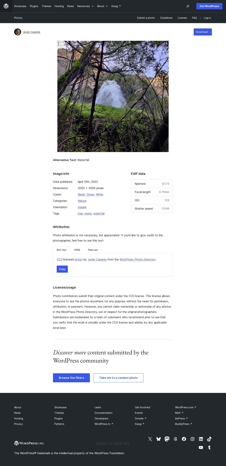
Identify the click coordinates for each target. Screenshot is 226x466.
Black (81, 194)
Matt (179, 412)
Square (82, 207)
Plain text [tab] (93, 250)
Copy (62, 269)
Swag (139, 423)
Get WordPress (209, 6)
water (88, 213)
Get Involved (142, 407)
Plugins (58, 418)
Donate (141, 418)
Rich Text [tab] (61, 250)
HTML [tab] (77, 250)
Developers (101, 418)
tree (80, 213)
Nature (82, 201)
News (17, 412)
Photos (18, 17)
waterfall (99, 213)
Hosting (18, 418)
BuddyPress (183, 423)
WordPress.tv (104, 423)
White (99, 194)
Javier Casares (31, 31)
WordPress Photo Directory (137, 259)
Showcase (60, 407)
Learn (98, 407)
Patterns (59, 423)
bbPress (181, 418)
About (17, 407)
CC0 (59, 259)
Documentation (103, 412)
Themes (59, 412)
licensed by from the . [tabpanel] (106, 259)
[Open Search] (188, 6)
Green (90, 194)
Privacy (18, 423)
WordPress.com (186, 407)
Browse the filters (71, 377)
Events (139, 412)
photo (78, 259)
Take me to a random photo (118, 377)
